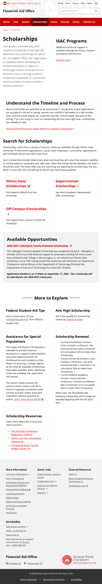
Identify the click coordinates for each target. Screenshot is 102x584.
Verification (11, 512)
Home (6, 21)
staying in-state (74, 319)
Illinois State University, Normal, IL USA (54, 573)
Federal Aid (11, 535)
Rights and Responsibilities (18, 501)
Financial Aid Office (19, 10)
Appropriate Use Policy (54, 579)
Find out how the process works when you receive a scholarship (39, 128)
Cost (15, 21)
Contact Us (89, 21)
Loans (54, 21)
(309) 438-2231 (19, 545)
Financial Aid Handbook (17, 489)
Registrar (41, 492)
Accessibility (76, 579)
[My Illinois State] (96, 3)
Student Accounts (45, 481)
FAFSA (71, 474)
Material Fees (12, 497)
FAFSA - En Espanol (15, 530)
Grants (25, 21)
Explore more (63, 60)
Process (65, 21)
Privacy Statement (28, 579)
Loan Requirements (15, 493)
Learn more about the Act (27, 399)
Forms (76, 21)
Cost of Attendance (15, 478)
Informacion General (15, 526)
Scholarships (40, 21)
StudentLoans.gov (77, 485)
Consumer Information (16, 474)
